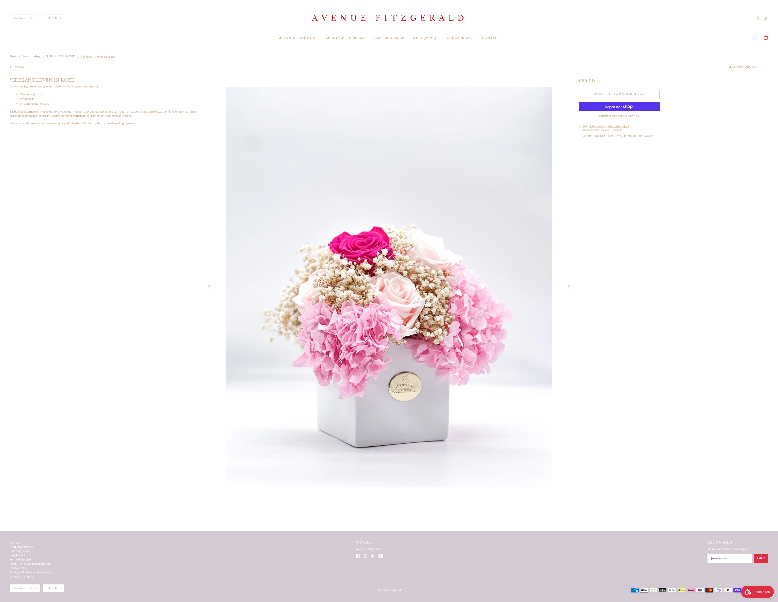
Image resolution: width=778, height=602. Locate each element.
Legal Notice (18, 555)
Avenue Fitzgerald (389, 590)
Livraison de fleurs (21, 576)
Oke (761, 558)
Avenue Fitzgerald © (369, 549)
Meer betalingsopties (619, 116)
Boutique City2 (19, 568)
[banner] (389, 18)
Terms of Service (20, 559)
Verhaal (14, 542)
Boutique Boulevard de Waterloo (30, 572)
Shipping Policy (19, 551)
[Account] (766, 18)
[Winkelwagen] (766, 38)
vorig (19, 66)
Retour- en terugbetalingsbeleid (30, 563)
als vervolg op (743, 66)
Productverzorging (21, 546)
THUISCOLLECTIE (60, 56)
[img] (759, 18)
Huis (13, 56)
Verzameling (31, 56)
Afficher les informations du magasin (618, 136)
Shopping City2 (618, 126)
